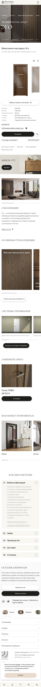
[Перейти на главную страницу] (8, 2)
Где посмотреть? (33, 140)
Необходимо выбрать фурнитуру (12, 128)
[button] (17, 269)
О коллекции (5, 39)
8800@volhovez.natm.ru (23, 657)
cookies (17, 664)
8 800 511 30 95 (34, 652)
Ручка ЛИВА (8, 390)
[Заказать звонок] (37, 134)
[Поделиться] (34, 61)
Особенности (15, 39)
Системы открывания (27, 39)
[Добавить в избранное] (38, 61)
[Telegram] (8, 601)
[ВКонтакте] (3, 601)
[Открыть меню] (38, 2)
